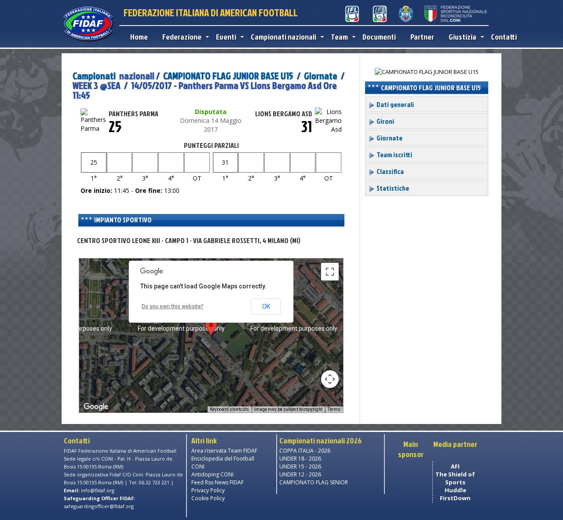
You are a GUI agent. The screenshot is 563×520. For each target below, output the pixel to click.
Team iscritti (393, 154)
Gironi (384, 121)
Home (139, 36)
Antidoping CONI (212, 474)
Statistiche (392, 188)
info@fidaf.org (97, 490)
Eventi (226, 36)
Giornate (320, 75)
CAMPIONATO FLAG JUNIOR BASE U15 (228, 75)
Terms (334, 409)
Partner (422, 36)
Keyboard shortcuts (229, 409)
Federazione (181, 36)
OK (266, 306)
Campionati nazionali (283, 36)
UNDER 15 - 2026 (300, 466)
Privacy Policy (208, 490)
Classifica (389, 171)
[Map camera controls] (330, 379)
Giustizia (462, 36)
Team (339, 36)
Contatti (504, 36)
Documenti (379, 36)
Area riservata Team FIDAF (224, 450)
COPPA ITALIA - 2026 (304, 450)
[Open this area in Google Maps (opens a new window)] (95, 407)
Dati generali (394, 104)
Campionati (94, 75)
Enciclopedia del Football (222, 458)
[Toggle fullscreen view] (330, 271)
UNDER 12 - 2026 (300, 474)
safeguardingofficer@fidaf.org (99, 506)
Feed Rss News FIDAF (217, 482)
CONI (198, 466)
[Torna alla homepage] (88, 40)
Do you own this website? (173, 306)
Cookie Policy (208, 498)
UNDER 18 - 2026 (300, 458)
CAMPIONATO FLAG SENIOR (313, 482)
